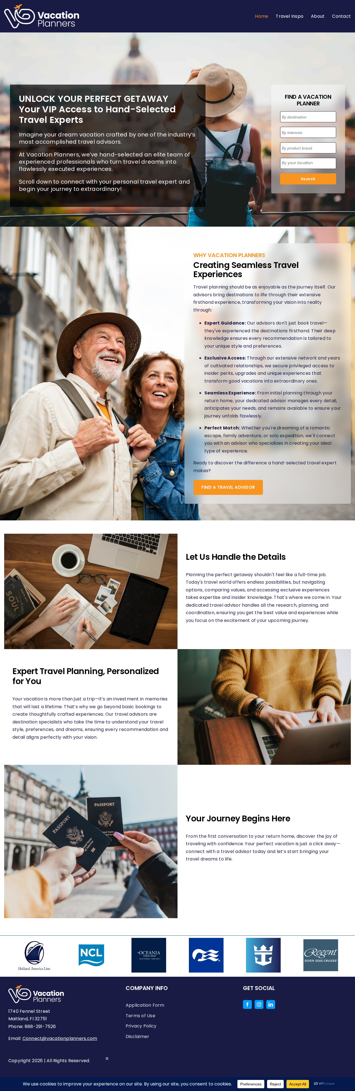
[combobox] (308, 116)
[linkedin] (270, 1004)
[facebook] (247, 1004)
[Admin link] (107, 1060)
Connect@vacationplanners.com (59, 1038)
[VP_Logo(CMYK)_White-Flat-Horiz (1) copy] (41, 6)
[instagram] (259, 1004)
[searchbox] (308, 117)
